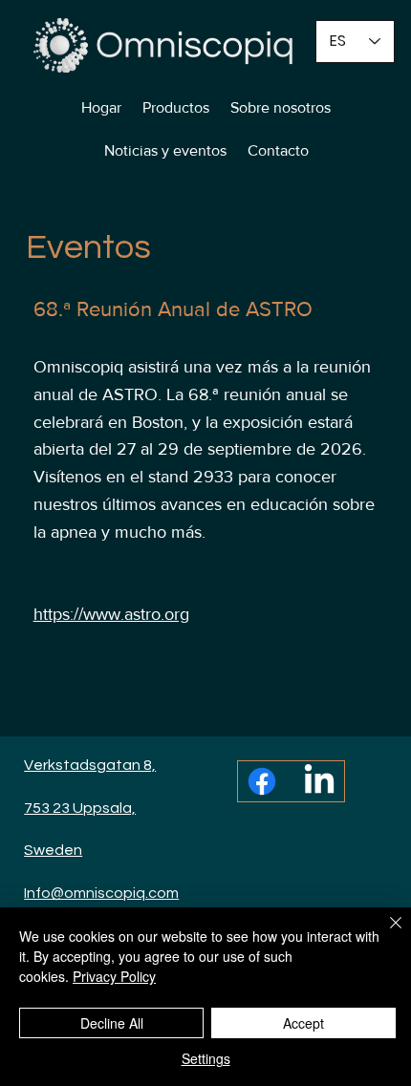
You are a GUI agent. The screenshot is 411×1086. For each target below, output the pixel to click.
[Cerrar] (384, 934)
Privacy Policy (114, 976)
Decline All (111, 1023)
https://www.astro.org (111, 614)
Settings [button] (206, 1058)
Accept (303, 1023)
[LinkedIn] (319, 781)
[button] (175, 107)
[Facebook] (262, 781)
